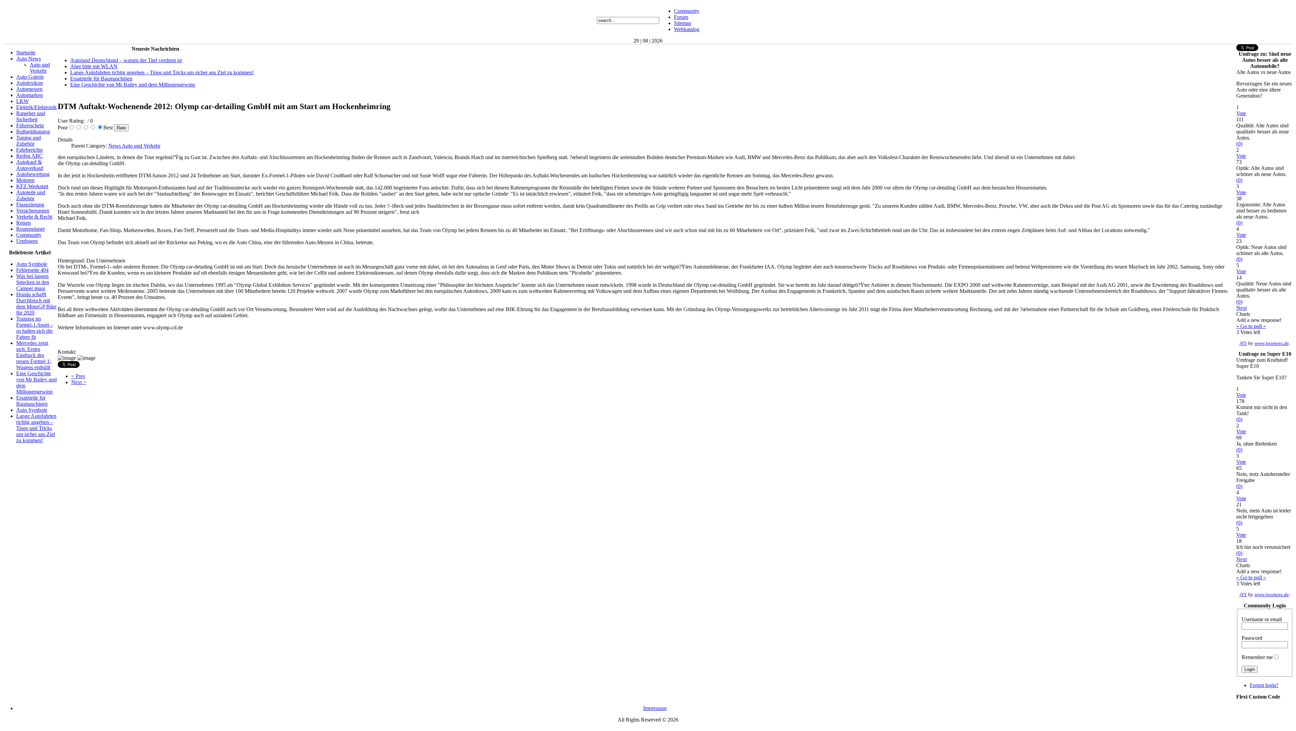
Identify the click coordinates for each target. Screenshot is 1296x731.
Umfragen (27, 241)
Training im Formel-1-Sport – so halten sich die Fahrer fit (34, 328)
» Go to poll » (1251, 326)
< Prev (78, 376)
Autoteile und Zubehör (30, 195)
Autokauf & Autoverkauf (29, 165)
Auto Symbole (31, 264)
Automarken (29, 95)
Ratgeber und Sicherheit (30, 116)
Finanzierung (30, 204)
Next (1241, 308)
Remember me (1257, 657)
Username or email (1262, 619)
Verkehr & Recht (34, 217)
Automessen (29, 89)
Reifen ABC (29, 156)
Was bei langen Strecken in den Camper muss (32, 282)
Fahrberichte (29, 150)
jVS (1243, 343)
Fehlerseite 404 (32, 270)
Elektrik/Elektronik (36, 107)
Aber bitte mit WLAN (93, 66)
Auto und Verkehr (40, 68)
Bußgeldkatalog (33, 131)
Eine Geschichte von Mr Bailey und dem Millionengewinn (132, 84)
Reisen (23, 223)
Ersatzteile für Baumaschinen (32, 401)
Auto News (28, 58)
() (1239, 144)
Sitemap (682, 23)
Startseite (25, 52)
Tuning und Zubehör (28, 141)
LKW (22, 101)
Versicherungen (32, 210)
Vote (1241, 113)
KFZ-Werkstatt (32, 186)
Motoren (25, 180)
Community (686, 11)
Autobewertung (33, 174)
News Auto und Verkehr (134, 146)
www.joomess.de (1271, 343)
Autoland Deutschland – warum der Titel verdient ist (126, 60)
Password (1252, 638)
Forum (681, 17)
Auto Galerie (30, 77)
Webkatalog (686, 29)
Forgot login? (1264, 685)
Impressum (655, 708)
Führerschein (30, 125)
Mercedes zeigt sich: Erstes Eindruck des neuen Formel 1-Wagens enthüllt (33, 355)
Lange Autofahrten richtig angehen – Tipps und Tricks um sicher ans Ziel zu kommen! (36, 428)
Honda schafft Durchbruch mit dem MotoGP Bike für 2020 (36, 304)
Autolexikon (29, 83)
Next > (78, 382)
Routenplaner (30, 229)
